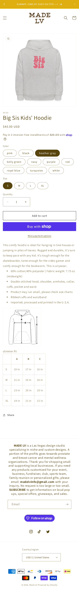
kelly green (14, 162)
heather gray (47, 153)
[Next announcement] (75, 4)
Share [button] (10, 415)
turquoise (36, 170)
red (67, 162)
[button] (5, 18)
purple (51, 162)
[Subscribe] (67, 504)
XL (42, 185)
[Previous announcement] (4, 4)
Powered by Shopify (48, 585)
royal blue (13, 170)
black (26, 153)
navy (34, 162)
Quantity (7, 194)
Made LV (33, 585)
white (56, 170)
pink (10, 153)
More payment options (39, 235)
